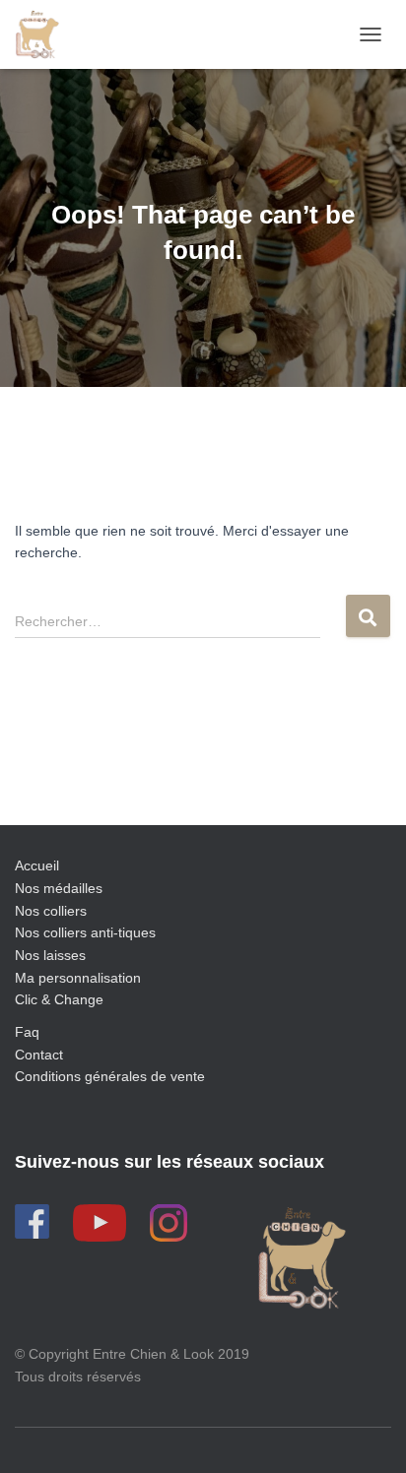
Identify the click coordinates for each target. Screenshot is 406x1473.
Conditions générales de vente (110, 1076)
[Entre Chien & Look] (44, 34)
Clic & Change (59, 999)
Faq (27, 1032)
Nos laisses (50, 955)
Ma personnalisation (78, 978)
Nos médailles (58, 888)
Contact (39, 1054)
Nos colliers (51, 911)
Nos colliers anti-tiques (85, 932)
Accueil (37, 865)
